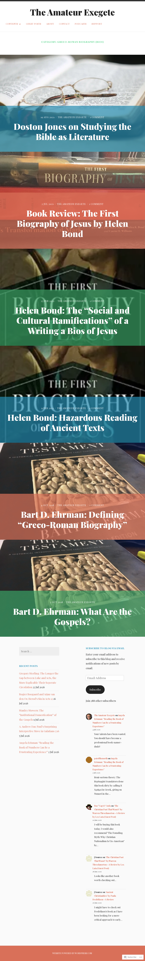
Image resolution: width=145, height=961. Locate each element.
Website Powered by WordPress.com (72, 953)
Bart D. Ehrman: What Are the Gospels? (72, 616)
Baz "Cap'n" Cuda (102, 805)
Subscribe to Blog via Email (105, 648)
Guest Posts (33, 23)
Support (97, 23)
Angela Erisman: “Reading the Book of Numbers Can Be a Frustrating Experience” (36, 747)
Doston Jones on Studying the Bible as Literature (72, 131)
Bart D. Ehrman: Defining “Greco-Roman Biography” (72, 519)
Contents (12, 23)
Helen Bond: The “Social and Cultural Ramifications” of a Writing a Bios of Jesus (72, 320)
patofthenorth (100, 758)
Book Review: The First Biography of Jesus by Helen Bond (72, 223)
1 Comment (97, 117)
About (50, 23)
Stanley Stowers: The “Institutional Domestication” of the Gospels (37, 715)
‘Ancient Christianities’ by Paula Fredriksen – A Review (104, 896)
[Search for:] (39, 651)
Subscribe (95, 689)
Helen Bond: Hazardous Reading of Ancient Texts (72, 422)
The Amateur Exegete (72, 12)
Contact (64, 23)
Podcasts (81, 23)
